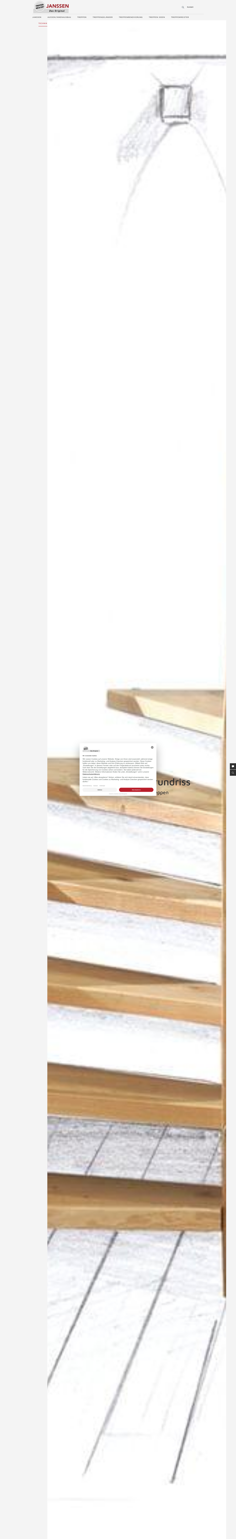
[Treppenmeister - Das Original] (51, 7)
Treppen (82, 17)
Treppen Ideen (157, 17)
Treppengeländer (103, 17)
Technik (42, 23)
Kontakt (190, 7)
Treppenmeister (180, 17)
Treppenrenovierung (131, 17)
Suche (182, 7)
